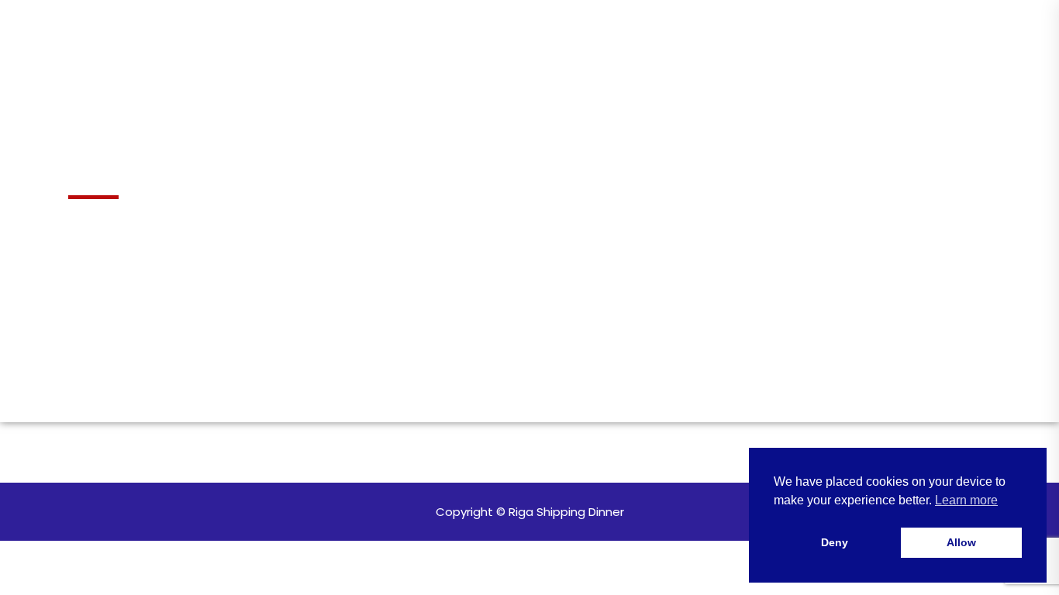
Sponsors (634, 70)
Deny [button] (834, 542)
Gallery (432, 70)
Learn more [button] (966, 500)
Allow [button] (961, 542)
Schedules (533, 70)
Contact (728, 70)
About (352, 70)
